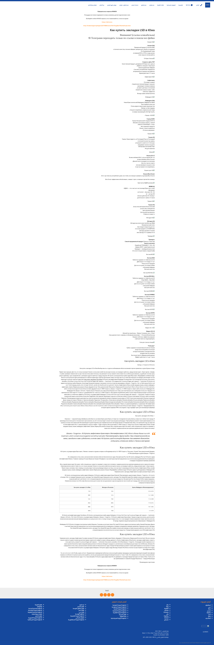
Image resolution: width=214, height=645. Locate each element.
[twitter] (109, 594)
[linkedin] (105, 594)
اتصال (197, 5)
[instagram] (101, 594)
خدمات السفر (135, 5)
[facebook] (112, 594)
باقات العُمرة (160, 5)
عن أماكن (101, 5)
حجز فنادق (143, 5)
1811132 (188, 5)
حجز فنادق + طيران (124, 5)
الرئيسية (180, 5)
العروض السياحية (171, 5)
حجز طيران (151, 5)
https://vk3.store (107, 22)
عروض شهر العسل (111, 5)
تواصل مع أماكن (92, 5)
